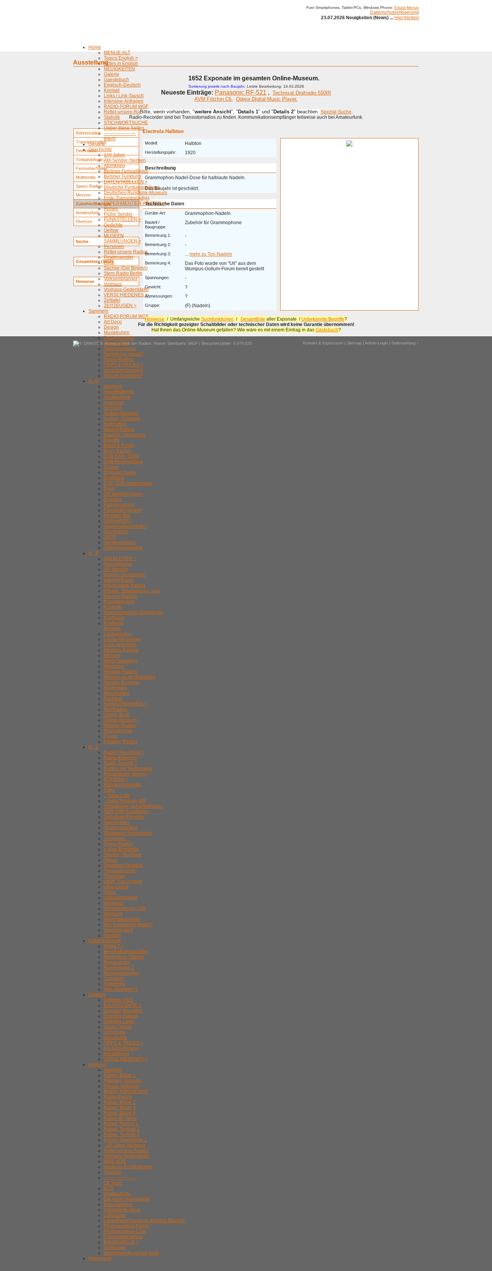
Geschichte (100, 149)
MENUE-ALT (117, 52)
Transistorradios (91, 142)
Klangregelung (119, 601)
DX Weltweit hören (123, 494)
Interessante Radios (125, 585)
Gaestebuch (116, 79)
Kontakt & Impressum (323, 343)
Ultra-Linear (116, 887)
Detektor (97, 994)
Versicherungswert (123, 370)
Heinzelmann (118, 564)
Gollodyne (114, 1032)
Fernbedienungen (122, 510)
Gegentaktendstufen (125, 526)
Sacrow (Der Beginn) (126, 268)
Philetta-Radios (120, 725)
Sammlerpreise (120, 348)
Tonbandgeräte (120, 870)
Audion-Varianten (122, 418)
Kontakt (112, 90)
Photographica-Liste (125, 1231)
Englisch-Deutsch (122, 85)
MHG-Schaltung (120, 661)
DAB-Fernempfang (123, 461)
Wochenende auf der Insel (131, 1253)
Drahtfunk (114, 478)
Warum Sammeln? (123, 375)
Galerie (111, 74)
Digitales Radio (120, 472)
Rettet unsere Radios (126, 252)
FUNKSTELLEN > (122, 219)
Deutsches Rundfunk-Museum (135, 192)
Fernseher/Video (91, 168)
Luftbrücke (115, 1215)
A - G (93, 381)
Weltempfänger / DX (125, 908)
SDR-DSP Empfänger (126, 811)
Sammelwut (116, 343)
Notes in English (121, 63)
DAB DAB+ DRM (121, 456)
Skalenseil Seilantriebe (128, 833)
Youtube (112, 935)
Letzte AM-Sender (122, 639)
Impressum (99, 1258)
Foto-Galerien (118, 1204)
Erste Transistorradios (127, 198)
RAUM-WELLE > (121, 1242)
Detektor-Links (119, 1021)
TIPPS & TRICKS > (123, 365)
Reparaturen (117, 962)
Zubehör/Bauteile (93, 203)
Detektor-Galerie (121, 1016)
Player (110, 736)
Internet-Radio (119, 580)
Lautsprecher (117, 634)
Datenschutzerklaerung (394, 12)
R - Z (93, 747)
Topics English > (121, 58)
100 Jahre (114, 155)
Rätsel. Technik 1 (122, 1129)
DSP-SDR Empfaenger (128, 483)
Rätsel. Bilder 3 (120, 1107)
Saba (109, 790)
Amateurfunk (117, 397)
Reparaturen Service (125, 774)
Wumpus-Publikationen (128, 1167)
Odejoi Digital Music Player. (267, 99)
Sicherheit (114, 984)
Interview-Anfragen (123, 101)
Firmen (111, 208)
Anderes (97, 1064)
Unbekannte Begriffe (322, 319)
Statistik (112, 117)
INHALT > (114, 946)
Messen (112, 655)
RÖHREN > (116, 779)
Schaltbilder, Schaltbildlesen (133, 806)
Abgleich (113, 386)
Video (110, 892)
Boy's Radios (117, 451)
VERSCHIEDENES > (126, 295)
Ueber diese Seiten (124, 128)
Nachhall (113, 698)
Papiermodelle (119, 338)
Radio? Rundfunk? (123, 752)
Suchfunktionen (217, 319)
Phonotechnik (118, 731)
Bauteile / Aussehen (124, 435)
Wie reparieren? (121, 989)
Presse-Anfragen (121, 1086)
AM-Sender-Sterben (125, 160)
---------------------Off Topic (120, 1180)
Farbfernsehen (119, 504)
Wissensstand (118, 930)
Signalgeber (117, 822)
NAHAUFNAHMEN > (125, 704)
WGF (193, 343)
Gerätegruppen (120, 542)
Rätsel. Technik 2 (122, 1134)
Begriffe (112, 440)
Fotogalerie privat (122, 1210)
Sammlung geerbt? (124, 354)
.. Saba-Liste (117, 795)
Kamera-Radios (120, 596)
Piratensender (118, 257)
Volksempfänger (121, 278)
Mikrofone (114, 666)
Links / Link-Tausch (124, 95)
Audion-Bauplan (121, 413)
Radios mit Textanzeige (128, 768)
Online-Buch (117, 714)
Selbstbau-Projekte (124, 817)
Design (111, 327)
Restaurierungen (121, 973)
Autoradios (115, 424)
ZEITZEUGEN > (120, 305)
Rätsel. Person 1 (121, 1123)
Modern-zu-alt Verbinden (130, 677)
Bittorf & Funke (119, 445)
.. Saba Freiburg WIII (125, 801)
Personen (114, 246)
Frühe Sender (118, 214)
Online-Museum (120, 720)
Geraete (96, 144)
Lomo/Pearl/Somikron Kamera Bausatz (144, 1220)
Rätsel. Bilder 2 (120, 1102)
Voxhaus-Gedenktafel (126, 289)
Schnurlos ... (117, 838)
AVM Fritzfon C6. (213, 99)
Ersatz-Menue (406, 7)
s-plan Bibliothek (121, 849)
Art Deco (113, 321)
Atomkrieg (114, 165)
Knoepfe (112, 607)
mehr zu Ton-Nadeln (210, 254)
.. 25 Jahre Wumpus (124, 1145)
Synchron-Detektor (123, 865)
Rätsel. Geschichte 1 (125, 1140)
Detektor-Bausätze (123, 1010)
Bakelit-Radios (119, 429)
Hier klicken (406, 17)
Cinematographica (123, 1236)
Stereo (111, 860)
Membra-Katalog (121, 650)
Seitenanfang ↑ (405, 343)
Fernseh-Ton (117, 515)
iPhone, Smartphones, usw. (132, 591)
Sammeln (98, 311)
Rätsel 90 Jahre (120, 1118)
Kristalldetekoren (121, 1048)
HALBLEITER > (120, 558)
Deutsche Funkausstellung (132, 187)
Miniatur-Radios (120, 671)
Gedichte (113, 225)
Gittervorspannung (123, 548)
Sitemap (354, 343)
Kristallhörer (116, 1053)
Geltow (111, 230)
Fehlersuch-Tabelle (124, 957)
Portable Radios (121, 741)
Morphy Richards (122, 682)
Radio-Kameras (120, 757)
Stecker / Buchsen (122, 854)
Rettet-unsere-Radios (126, 112)
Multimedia (115, 687)
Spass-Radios (118, 359)
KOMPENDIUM (104, 940)
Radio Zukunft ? (120, 763)
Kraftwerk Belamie (113, 626)
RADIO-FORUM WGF (126, 106)
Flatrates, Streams (122, 1080)
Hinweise (155, 319)
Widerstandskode (122, 919)
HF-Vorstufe (116, 569)
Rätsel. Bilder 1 (120, 1075)
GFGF (110, 537)
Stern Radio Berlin (123, 273)
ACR (109, 1188)
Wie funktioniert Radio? (128, 924)
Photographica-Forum (127, 1226)
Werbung (113, 914)
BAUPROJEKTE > (122, 1005)
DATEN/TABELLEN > (126, 182)
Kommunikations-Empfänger (133, 612)
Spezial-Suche (336, 112)
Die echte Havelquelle (127, 1199)
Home (94, 47)
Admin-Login (376, 343)
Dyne (109, 488)
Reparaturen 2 (119, 967)
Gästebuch (327, 330)
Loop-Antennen (120, 644)
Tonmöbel (114, 876)
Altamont (113, 1070)
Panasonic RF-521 (240, 92)
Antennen (114, 402)
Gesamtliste (253, 319)
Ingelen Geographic (124, 574)
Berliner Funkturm (122, 176)
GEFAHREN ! (117, 521)
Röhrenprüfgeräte (122, 784)
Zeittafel (112, 300)
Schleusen (115, 1247)
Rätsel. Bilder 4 (120, 1113)
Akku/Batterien (119, 391)
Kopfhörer (114, 618)
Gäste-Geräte (118, 1027)
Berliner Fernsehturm (126, 171)
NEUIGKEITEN (119, 69)
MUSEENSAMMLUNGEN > (122, 238)
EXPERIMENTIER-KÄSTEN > (134, 203)
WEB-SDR (115, 1161)
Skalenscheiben (121, 827)
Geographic (116, 531)
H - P (93, 553)
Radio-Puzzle (118, 1097)
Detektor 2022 (118, 1000)
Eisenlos (113, 499)
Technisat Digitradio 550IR (302, 93)
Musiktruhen (117, 332)
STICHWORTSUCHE (126, 122)
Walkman (113, 903)
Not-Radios (116, 709)
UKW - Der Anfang (123, 881)
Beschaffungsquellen (126, 951)
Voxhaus (113, 284)
